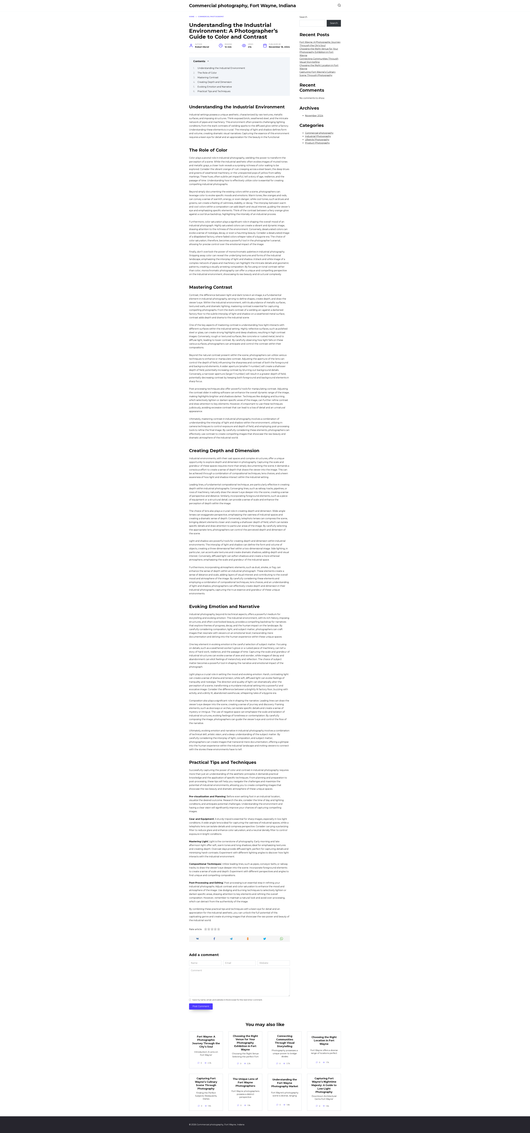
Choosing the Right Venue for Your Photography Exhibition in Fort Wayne (319, 52)
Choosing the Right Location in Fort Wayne (324, 1040)
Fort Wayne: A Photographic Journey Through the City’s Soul (206, 1041)
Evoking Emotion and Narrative (215, 86)
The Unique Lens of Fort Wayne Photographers (245, 1082)
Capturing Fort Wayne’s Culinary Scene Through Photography (206, 1083)
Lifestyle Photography (317, 139)
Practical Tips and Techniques (214, 91)
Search (303, 17)
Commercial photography (319, 133)
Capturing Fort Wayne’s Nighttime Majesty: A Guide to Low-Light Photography (324, 1085)
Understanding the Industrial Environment (221, 68)
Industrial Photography (318, 136)
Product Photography (317, 143)
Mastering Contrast (208, 77)
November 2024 (314, 115)
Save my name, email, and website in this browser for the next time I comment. (227, 1000)
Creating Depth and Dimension (215, 82)
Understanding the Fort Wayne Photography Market (284, 1083)
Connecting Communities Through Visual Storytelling (285, 1041)
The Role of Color (207, 73)
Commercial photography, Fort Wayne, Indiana (242, 5)
